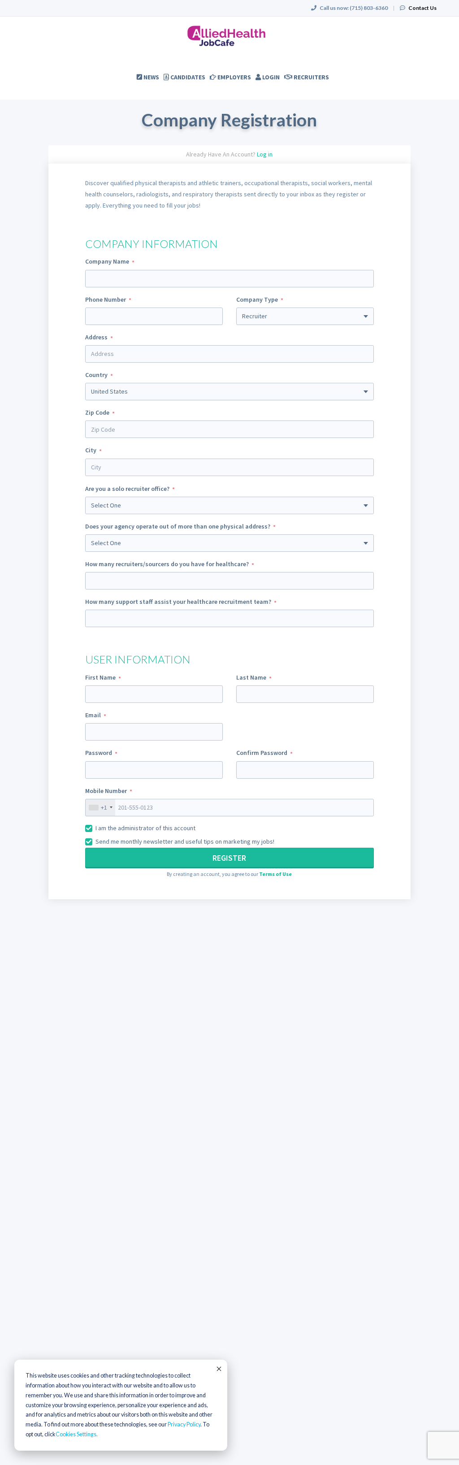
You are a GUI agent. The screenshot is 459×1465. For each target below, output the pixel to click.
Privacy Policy (184, 1424)
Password (98, 753)
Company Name (107, 261)
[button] (275, 874)
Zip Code (97, 412)
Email (93, 715)
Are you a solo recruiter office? (127, 489)
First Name (100, 677)
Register (229, 858)
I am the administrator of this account (145, 828)
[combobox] (229, 429)
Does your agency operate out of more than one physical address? (177, 526)
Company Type (257, 299)
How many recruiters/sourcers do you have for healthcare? (167, 564)
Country (96, 375)
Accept (218, 1368)
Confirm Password (261, 753)
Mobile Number (106, 791)
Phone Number (105, 299)
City (90, 450)
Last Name (251, 677)
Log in (265, 154)
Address (96, 337)
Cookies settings (76, 1434)
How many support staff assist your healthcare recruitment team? (178, 602)
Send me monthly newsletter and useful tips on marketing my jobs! (184, 841)
